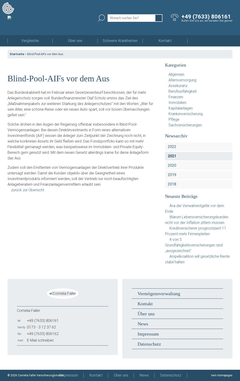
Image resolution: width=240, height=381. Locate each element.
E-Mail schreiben (40, 340)
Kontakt (165, 40)
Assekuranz (178, 85)
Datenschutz (149, 344)
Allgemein (176, 74)
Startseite (17, 54)
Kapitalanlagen (181, 108)
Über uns (75, 40)
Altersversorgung (182, 80)
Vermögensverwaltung (159, 293)
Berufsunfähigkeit (183, 91)
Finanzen (176, 97)
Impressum (148, 333)
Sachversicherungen (185, 125)
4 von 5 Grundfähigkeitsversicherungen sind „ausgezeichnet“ (194, 245)
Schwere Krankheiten (120, 40)
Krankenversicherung (186, 114)
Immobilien (177, 102)
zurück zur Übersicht (27, 190)
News (143, 323)
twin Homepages (221, 375)
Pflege (174, 119)
